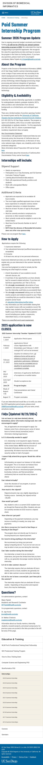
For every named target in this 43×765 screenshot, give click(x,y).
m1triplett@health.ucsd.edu (30, 59)
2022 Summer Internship (10, 693)
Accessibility (6, 757)
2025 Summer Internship (10, 678)
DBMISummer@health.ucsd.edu (13, 407)
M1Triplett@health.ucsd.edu (11, 605)
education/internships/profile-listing (20, 302)
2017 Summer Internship (10, 717)
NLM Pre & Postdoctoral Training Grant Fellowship (19, 645)
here (3, 150)
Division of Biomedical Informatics (16, 5)
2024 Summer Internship (10, 683)
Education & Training (13, 18)
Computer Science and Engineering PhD (15, 663)
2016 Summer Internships (10, 722)
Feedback (33, 757)
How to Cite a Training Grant (11, 657)
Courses (5, 729)
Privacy (14, 757)
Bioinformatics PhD (8, 668)
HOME (3, 18)
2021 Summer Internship (10, 697)
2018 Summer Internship (10, 712)
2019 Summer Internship (10, 707)
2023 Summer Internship (10, 688)
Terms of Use (23, 757)
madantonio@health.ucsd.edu (12, 620)
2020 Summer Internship (10, 702)
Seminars (5, 735)
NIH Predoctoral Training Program (13, 651)
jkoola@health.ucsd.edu (10, 614)
